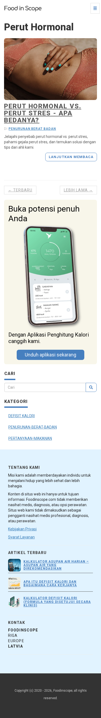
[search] (91, 387)
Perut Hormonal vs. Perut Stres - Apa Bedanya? (42, 113)
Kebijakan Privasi (22, 529)
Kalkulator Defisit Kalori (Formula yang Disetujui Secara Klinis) (57, 601)
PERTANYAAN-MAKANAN (30, 438)
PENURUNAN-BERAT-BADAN (32, 427)
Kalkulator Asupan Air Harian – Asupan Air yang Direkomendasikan (56, 565)
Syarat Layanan (21, 537)
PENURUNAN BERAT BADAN (32, 129)
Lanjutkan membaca (71, 157)
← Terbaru (20, 190)
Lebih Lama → (78, 190)
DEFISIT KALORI (21, 416)
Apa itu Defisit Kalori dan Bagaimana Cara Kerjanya (50, 583)
